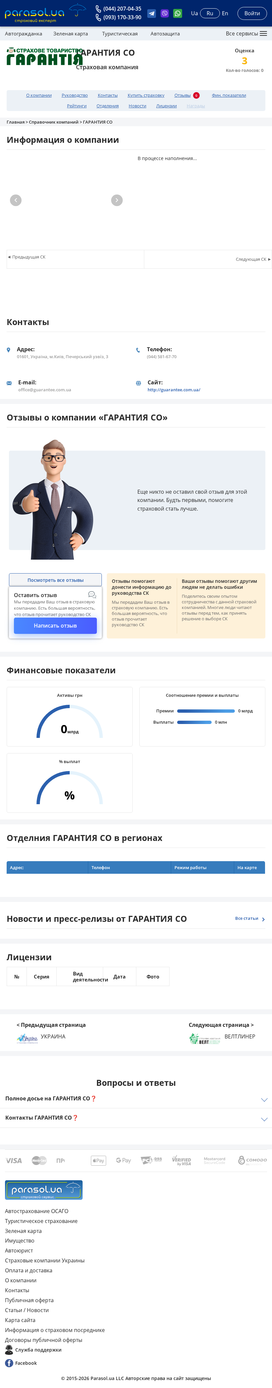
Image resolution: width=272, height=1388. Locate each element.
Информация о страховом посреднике (55, 1330)
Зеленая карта (70, 33)
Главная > (18, 122)
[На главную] (44, 1190)
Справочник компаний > (56, 122)
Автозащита (165, 33)
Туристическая (120, 33)
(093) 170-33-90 (122, 17)
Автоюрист (19, 1250)
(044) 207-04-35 (122, 8)
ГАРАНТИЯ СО (97, 122)
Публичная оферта (29, 1300)
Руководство (75, 95)
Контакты (108, 95)
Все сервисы (242, 33)
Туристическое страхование (41, 1221)
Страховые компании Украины (45, 1260)
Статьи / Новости (27, 1310)
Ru (210, 13)
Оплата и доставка (28, 1270)
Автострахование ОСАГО (36, 1211)
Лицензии (166, 105)
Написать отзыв (55, 625)
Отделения (108, 105)
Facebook (26, 1363)
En (225, 13)
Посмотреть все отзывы (56, 580)
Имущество (19, 1240)
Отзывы (185, 95)
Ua (194, 13)
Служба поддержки (38, 1350)
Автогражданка (23, 33)
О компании (39, 95)
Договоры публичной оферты (43, 1340)
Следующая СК (251, 259)
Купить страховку (146, 95)
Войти (252, 13)
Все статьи (246, 918)
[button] (117, 200)
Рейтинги (77, 105)
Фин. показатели (229, 95)
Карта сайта (20, 1320)
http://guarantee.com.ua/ (174, 390)
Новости (137, 105)
